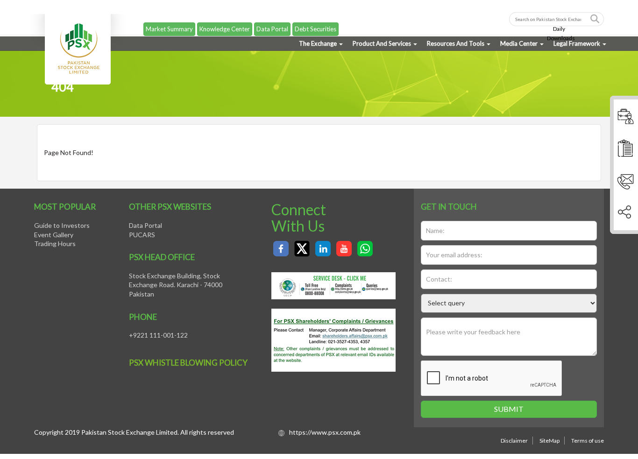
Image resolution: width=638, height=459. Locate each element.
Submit (509, 408)
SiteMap (549, 440)
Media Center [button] (519, 43)
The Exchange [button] (318, 43)
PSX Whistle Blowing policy (188, 362)
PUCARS (142, 235)
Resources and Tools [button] (455, 43)
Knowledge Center (224, 21)
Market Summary (169, 21)
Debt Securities (315, 21)
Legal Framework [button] (576, 43)
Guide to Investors (62, 225)
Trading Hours (55, 243)
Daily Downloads (561, 25)
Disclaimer (514, 440)
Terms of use (587, 440)
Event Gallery (53, 235)
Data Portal (272, 21)
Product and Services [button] (382, 43)
